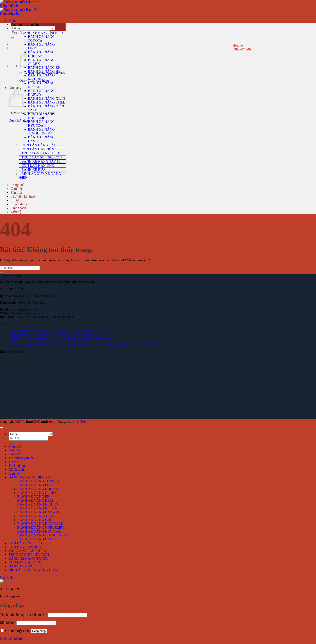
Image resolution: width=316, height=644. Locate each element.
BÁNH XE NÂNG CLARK (37, 493)
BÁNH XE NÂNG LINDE (36, 485)
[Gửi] (12, 37)
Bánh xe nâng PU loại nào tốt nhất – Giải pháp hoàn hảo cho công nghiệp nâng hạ (59, 334)
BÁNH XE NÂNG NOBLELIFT (41, 116)
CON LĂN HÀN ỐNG (37, 165)
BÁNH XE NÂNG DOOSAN (41, 54)
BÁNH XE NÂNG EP (44, 67)
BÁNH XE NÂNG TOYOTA (41, 38)
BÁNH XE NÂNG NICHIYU (41, 77)
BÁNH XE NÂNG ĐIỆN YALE (40, 523)
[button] (13, 21)
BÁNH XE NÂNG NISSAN (37, 508)
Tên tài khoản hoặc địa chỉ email (23, 615)
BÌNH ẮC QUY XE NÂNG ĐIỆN (40, 175)
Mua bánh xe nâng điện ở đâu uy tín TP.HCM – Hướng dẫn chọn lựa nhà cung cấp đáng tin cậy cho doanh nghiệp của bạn (83, 345)
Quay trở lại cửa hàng (23, 120)
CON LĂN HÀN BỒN (37, 149)
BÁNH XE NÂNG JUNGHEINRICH (41, 131)
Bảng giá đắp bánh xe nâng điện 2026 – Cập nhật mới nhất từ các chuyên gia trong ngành (63, 330)
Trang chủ (18, 185)
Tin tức (15, 200)
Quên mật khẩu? (11, 638)
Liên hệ (16, 212)
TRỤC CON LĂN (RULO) (40, 153)
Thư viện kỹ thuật (23, 196)
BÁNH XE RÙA (33, 169)
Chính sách (18, 208)
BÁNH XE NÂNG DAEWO (37, 512)
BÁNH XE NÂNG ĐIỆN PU (42, 33)
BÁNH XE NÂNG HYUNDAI (41, 123)
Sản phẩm (17, 192)
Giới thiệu (17, 188)
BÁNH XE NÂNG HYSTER (41, 139)
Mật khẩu (7, 622)
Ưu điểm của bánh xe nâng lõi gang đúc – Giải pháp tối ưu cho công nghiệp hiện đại (60, 337)
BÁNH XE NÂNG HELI (46, 71)
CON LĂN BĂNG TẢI (38, 145)
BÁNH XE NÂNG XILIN (46, 98)
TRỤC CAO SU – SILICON (41, 157)
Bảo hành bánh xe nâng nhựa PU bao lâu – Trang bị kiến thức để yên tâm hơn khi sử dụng (64, 341)
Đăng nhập (39, 631)
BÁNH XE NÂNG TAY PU (41, 161)
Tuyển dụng (19, 204)
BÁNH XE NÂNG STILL (46, 102)
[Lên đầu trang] (1, 427)
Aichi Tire (79, 421)
